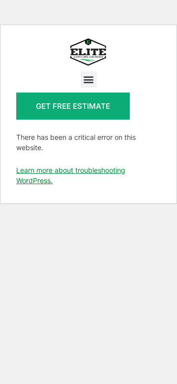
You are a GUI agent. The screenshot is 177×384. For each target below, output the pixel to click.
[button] (89, 79)
